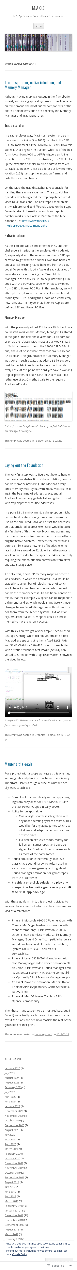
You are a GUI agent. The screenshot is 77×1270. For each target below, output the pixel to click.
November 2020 (14, 1115)
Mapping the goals (18, 764)
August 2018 (12, 1229)
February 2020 (13, 1153)
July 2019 (10, 1187)
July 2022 (10, 1092)
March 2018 (11, 1234)
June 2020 (10, 1139)
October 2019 (13, 1172)
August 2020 (12, 1130)
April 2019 (10, 1196)
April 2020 (10, 1144)
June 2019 (10, 1191)
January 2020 (12, 1158)
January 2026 (12, 1068)
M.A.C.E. (38, 8)
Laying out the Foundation (24, 465)
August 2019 (12, 1182)
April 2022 (10, 1097)
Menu (39, 25)
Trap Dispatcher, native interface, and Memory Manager (33, 84)
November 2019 (14, 1168)
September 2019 (14, 1177)
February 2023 (13, 1087)
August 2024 (12, 1078)
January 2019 (12, 1210)
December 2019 (14, 1163)
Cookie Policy (19, 1254)
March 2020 (11, 1149)
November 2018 (14, 1220)
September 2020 (14, 1125)
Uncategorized (43, 1034)
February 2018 (13, 1239)
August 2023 (12, 1082)
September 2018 (14, 1225)
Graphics (40, 735)
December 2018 (14, 1215)
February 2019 (13, 1206)
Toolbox (39, 440)
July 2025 (10, 1073)
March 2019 (11, 1201)
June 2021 (10, 1101)
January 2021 (12, 1106)
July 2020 (10, 1134)
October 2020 (13, 1120)
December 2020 (14, 1111)
